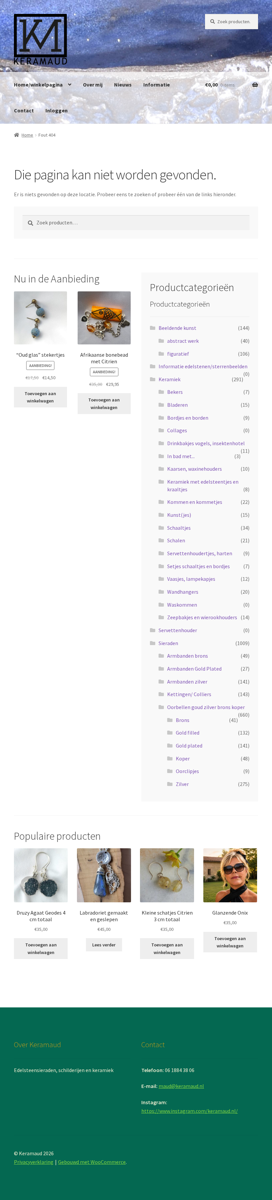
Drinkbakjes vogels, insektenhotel (206, 443)
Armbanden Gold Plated (194, 668)
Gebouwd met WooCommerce (92, 1162)
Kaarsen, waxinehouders (194, 468)
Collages (177, 430)
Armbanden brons (187, 655)
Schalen (176, 540)
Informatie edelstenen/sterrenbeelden (203, 366)
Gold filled (187, 732)
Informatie (156, 84)
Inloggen (56, 110)
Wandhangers (182, 591)
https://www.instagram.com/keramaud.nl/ (189, 1111)
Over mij (92, 84)
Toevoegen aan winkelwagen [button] (40, 397)
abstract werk (183, 340)
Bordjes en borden (187, 417)
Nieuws (123, 84)
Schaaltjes (179, 527)
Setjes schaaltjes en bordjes (198, 566)
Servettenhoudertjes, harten (199, 553)
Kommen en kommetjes (194, 502)
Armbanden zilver (187, 681)
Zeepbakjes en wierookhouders (202, 617)
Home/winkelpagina (38, 84)
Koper (183, 758)
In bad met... (181, 456)
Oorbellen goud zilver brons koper (206, 707)
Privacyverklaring (33, 1162)
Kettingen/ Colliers (189, 694)
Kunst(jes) (179, 514)
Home (27, 135)
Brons (182, 720)
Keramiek (169, 379)
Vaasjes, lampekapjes (191, 578)
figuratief (178, 353)
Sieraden (168, 643)
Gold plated (189, 745)
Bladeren (177, 404)
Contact (24, 110)
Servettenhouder (178, 630)
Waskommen (182, 604)
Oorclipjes (187, 771)
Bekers (175, 392)
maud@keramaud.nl (181, 1086)
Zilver (182, 784)
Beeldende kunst (177, 328)
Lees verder (103, 945)
